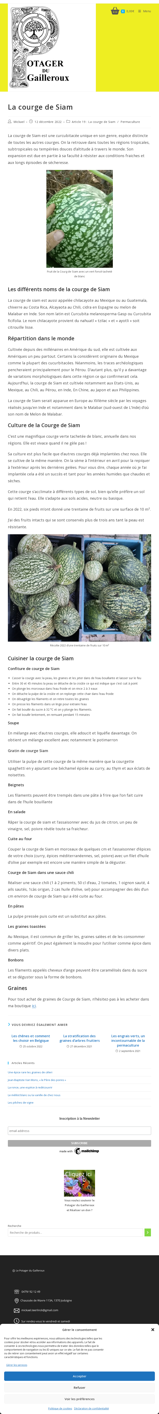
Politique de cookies (60, 1408)
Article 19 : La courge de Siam (93, 122)
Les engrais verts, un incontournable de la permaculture (128, 1041)
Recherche (14, 1226)
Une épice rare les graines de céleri (30, 1072)
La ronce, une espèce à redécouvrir (30, 1087)
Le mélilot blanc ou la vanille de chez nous (34, 1095)
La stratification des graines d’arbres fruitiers (79, 1038)
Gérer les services (16, 1365)
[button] (153, 1330)
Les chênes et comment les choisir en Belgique (31, 1038)
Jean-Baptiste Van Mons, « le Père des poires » (37, 1080)
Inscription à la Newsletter (79, 1118)
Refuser (79, 1387)
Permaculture (130, 122)
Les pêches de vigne (21, 1102)
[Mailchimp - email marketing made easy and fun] (79, 1151)
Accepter (79, 1376)
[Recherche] (147, 1232)
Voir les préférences (80, 1399)
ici (34, 1005)
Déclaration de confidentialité (91, 1408)
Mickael (18, 122)
